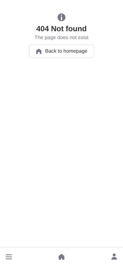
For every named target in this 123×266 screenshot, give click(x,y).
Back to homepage (66, 51)
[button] (9, 257)
